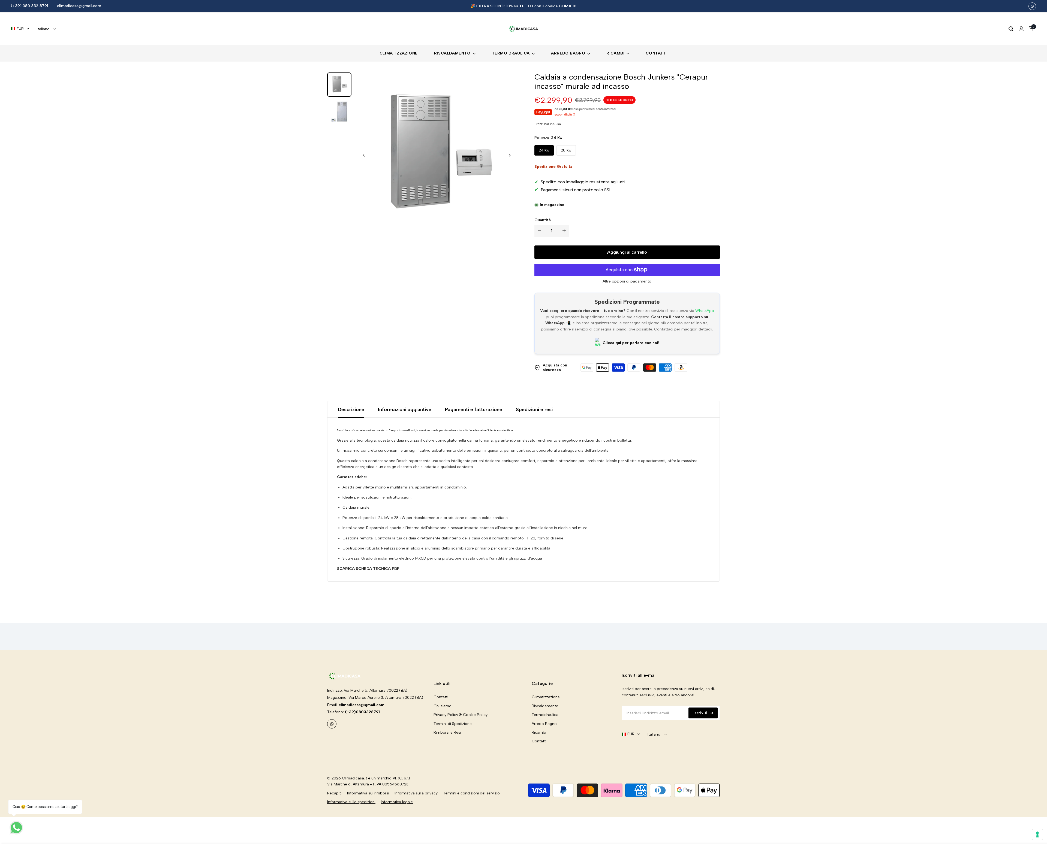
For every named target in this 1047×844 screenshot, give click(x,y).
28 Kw (566, 150)
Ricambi (539, 732)
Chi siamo (443, 706)
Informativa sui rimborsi (368, 793)
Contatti (441, 697)
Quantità (542, 220)
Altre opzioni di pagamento (627, 281)
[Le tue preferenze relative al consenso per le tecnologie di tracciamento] (1037, 834)
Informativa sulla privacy (416, 793)
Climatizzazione (546, 697)
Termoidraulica (545, 714)
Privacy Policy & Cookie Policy (461, 714)
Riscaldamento (545, 706)
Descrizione (351, 409)
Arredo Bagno (544, 723)
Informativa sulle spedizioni (351, 802)
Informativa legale (397, 802)
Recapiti (334, 793)
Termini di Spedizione (453, 723)
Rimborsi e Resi (447, 732)
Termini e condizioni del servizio (471, 793)
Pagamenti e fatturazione (473, 409)
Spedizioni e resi (534, 409)
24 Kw (544, 150)
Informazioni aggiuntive (404, 409)
